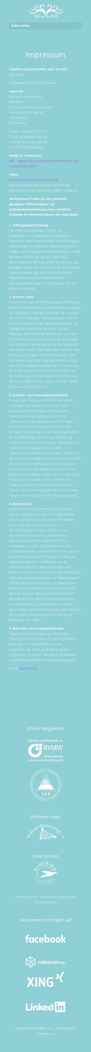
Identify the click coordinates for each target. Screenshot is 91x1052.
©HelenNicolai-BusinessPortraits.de (34, 180)
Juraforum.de (28, 668)
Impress (63, 1028)
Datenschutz (46, 1033)
